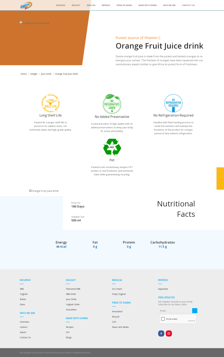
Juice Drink (46, 73)
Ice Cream (117, 288)
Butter (23, 299)
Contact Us (188, 5)
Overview (24, 321)
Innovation (117, 311)
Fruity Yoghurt (119, 294)
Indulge (91, 5)
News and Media (120, 327)
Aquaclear (163, 288)
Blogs (69, 337)
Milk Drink (71, 294)
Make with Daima (148, 5)
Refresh (106, 5)
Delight (76, 5)
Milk (22, 288)
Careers (23, 327)
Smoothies (71, 309)
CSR (114, 321)
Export (23, 332)
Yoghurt (24, 294)
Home (24, 73)
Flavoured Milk (73, 288)
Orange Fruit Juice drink (66, 73)
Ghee (22, 304)
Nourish (60, 5)
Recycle (115, 316)
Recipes (70, 327)
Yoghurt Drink (73, 304)
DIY (67, 332)
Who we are (169, 5)
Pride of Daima (124, 5)
